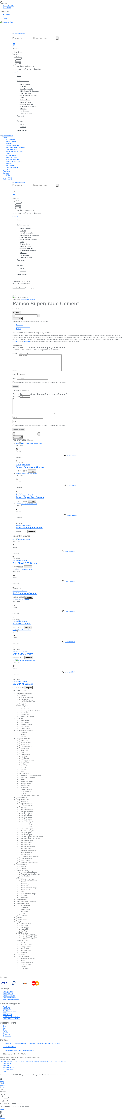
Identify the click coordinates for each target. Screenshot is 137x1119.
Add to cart (17, 319)
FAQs (22, 124)
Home (19, 76)
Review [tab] (18, 329)
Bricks (5, 16)
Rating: (15, 353)
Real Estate (21, 116)
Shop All (16, 72)
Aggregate (6, 14)
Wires (8, 169)
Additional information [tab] (23, 327)
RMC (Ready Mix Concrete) (29, 91)
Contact (23, 127)
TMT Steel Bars (25, 93)
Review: (16, 370)
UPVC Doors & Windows (28, 95)
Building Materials (23, 81)
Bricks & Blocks (25, 84)
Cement (23, 86)
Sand (5, 18)
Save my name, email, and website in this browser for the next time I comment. (40, 382)
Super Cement (26, 525)
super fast (26, 341)
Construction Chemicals (28, 106)
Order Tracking (22, 130)
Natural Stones (25, 100)
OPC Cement (26, 465)
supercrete (16, 341)
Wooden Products (26, 113)
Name (15, 374)
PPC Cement (30, 299)
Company (20, 121)
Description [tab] (19, 325)
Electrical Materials (26, 104)
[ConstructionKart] (6, 22)
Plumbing (23, 109)
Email (15, 378)
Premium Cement (27, 495)
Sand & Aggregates (26, 89)
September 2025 (8, 6)
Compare (16, 313)
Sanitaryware (24, 111)
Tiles (22, 98)
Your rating (16, 396)
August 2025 (7, 8)
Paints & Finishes (25, 102)
